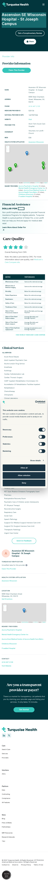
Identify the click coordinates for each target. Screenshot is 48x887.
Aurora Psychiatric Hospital (12, 630)
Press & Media (7, 823)
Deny (24, 483)
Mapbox (44, 622)
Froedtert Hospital (8, 648)
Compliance (6, 798)
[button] (24, 610)
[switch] (42, 437)
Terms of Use (38, 865)
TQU (3, 841)
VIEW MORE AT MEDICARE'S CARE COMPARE (30, 335)
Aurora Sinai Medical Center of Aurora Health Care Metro (22, 639)
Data (3, 790)
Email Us (15, 865)
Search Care (6, 749)
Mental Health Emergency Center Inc (15, 635)
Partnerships (6, 827)
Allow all (24, 468)
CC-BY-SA (35, 622)
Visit (30, 119)
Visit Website (6, 666)
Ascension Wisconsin (9, 581)
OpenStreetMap (25, 622)
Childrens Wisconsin (9, 644)
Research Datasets (8, 837)
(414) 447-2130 (7, 662)
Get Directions (7, 599)
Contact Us (6, 865)
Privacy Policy (26, 865)
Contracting (6, 794)
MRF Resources (7, 833)
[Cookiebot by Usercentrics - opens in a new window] (35, 402)
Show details (35, 460)
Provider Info (8, 56)
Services (5, 753)
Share (31, 41)
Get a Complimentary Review (30, 33)
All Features (6, 802)
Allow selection (24, 475)
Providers (5, 758)
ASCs (4, 774)
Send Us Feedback (24, 541)
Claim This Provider (9, 569)
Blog (3, 818)
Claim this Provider (17, 70)
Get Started (24, 710)
